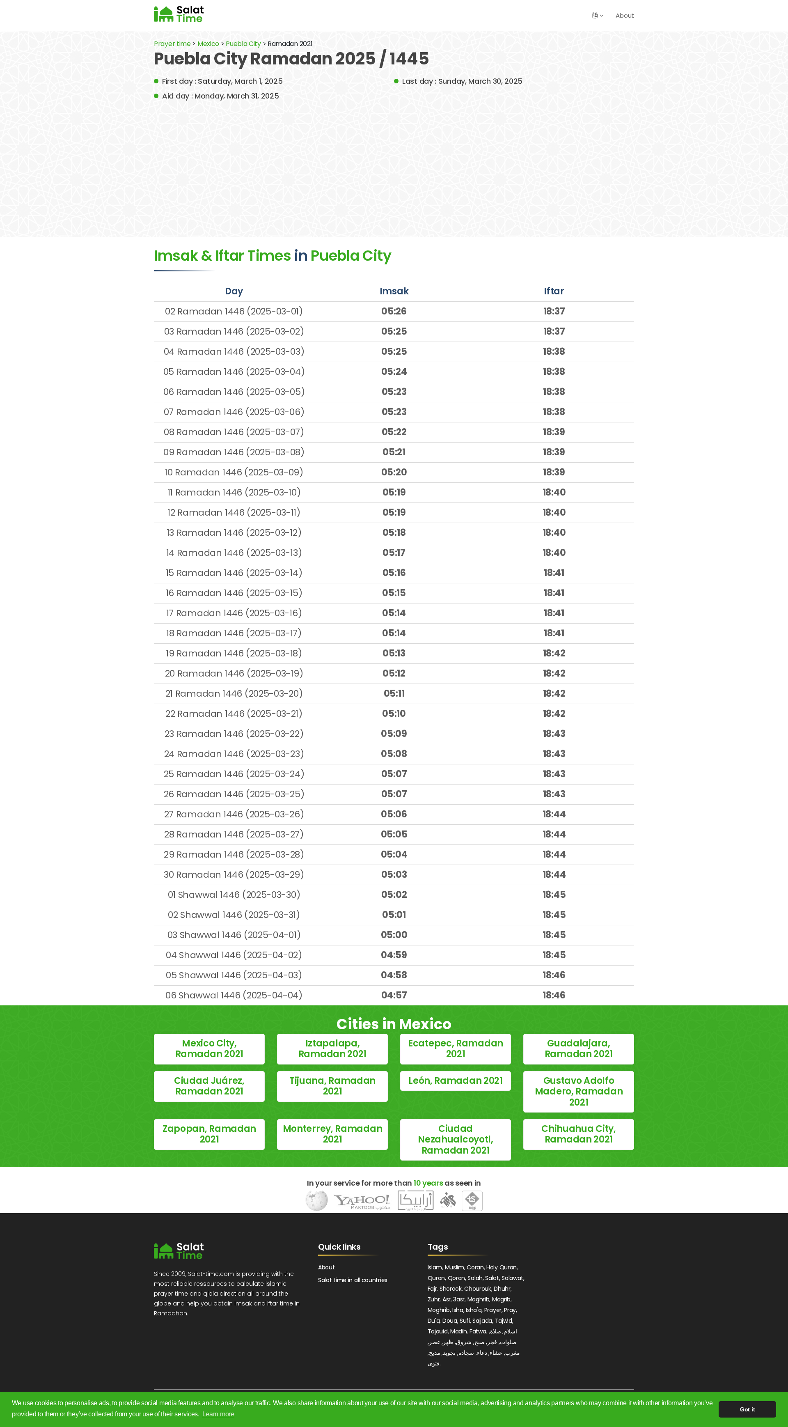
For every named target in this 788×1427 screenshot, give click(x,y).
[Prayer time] (179, 14)
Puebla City (244, 43)
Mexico (208, 43)
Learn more (218, 1414)
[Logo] (179, 1251)
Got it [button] (747, 1409)
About (625, 15)
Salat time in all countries (352, 1280)
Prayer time (172, 43)
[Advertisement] (394, 163)
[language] (595, 15)
